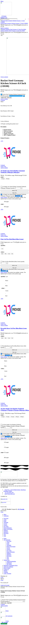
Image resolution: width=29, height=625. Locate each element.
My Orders (9, 564)
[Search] (26, 19)
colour (2, 252)
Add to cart (3, 97)
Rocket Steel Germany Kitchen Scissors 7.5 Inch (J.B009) (14, 23)
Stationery (9, 554)
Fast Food (9, 541)
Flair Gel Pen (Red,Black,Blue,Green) (12, 239)
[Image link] (9, 476)
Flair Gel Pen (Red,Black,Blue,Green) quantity (13, 261)
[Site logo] (6, 14)
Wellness (9, 553)
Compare (6, 572)
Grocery (8, 549)
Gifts (8, 558)
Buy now (9, 97)
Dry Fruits (9, 550)
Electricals (9, 556)
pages (2, 177)
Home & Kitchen (11, 552)
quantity (3, 245)
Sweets (8, 548)
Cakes (8, 542)
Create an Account (5, 585)
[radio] (3, 179)
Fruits (8, 543)
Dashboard (9, 562)
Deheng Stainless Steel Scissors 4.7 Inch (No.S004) (13, 30)
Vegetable (9, 545)
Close (2, 512)
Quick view (3, 166)
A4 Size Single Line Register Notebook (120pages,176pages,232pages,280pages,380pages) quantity (13, 426)
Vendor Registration (11, 561)
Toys (8, 557)
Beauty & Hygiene (11, 546)
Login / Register (7, 573)
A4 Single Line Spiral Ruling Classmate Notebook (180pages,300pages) (13, 171)
